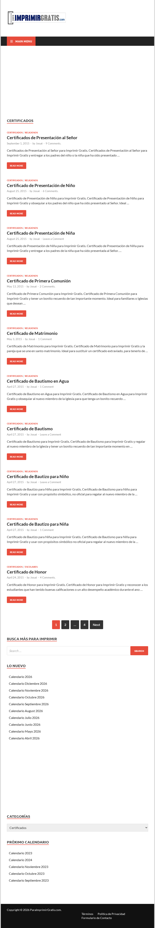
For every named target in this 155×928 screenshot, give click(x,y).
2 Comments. (47, 286)
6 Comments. (50, 191)
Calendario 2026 (20, 677)
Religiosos (31, 132)
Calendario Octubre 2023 (26, 873)
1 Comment (45, 339)
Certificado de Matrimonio (32, 333)
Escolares (31, 566)
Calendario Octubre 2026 (26, 697)
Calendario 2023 (20, 853)
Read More (15, 164)
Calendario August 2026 (26, 711)
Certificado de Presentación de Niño (41, 185)
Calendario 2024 (20, 860)
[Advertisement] (77, 82)
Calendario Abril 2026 (24, 738)
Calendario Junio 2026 (24, 724)
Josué (39, 143)
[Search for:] (77, 650)
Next (96, 625)
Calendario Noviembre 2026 (28, 690)
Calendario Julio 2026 (24, 718)
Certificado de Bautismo (30, 428)
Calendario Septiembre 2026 (29, 704)
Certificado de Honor (27, 571)
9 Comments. (53, 143)
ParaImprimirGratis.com (45, 910)
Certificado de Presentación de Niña (41, 232)
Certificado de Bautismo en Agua (38, 380)
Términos (87, 914)
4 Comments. (48, 577)
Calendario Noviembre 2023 (28, 867)
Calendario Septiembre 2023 (29, 880)
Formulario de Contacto (97, 918)
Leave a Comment (53, 238)
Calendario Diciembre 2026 (28, 683)
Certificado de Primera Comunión (39, 280)
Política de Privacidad (111, 914)
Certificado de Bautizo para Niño (38, 476)
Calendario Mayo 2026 (25, 731)
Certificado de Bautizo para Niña (38, 523)
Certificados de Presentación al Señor (42, 137)
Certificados (15, 132)
